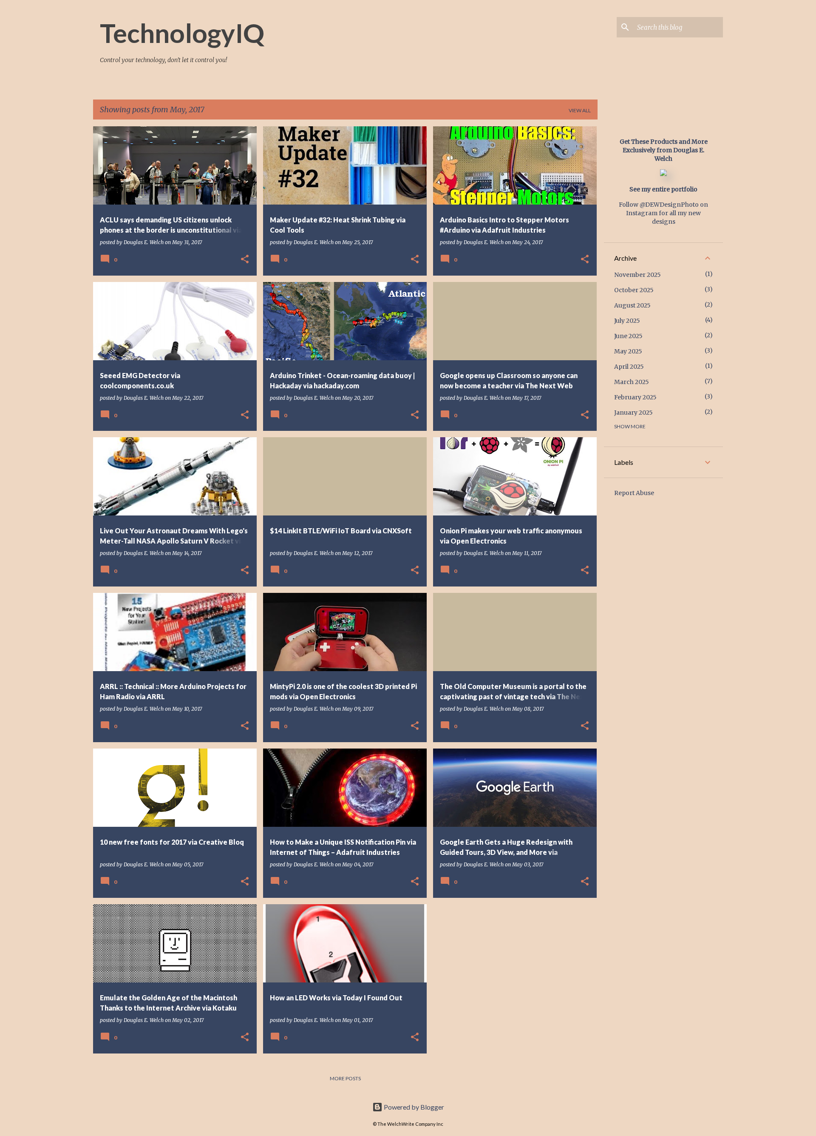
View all (580, 110)
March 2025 (631, 382)
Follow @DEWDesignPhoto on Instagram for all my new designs (663, 213)
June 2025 (628, 336)
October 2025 (634, 290)
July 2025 (627, 321)
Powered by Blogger (413, 1107)
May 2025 (628, 351)
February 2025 (635, 397)
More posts (345, 1078)
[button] (245, 259)
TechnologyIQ (182, 32)
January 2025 (633, 412)
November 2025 (637, 275)
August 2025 (632, 305)
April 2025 (629, 366)
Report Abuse (634, 493)
